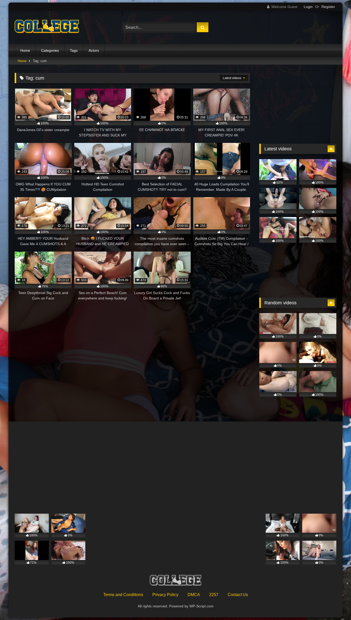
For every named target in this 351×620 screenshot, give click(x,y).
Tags (74, 50)
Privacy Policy (165, 594)
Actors (94, 50)
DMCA (194, 594)
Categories (50, 50)
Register (328, 7)
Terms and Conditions (123, 594)
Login (308, 7)
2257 (213, 594)
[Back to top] (335, 605)
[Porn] (47, 27)
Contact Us (238, 594)
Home (25, 50)
